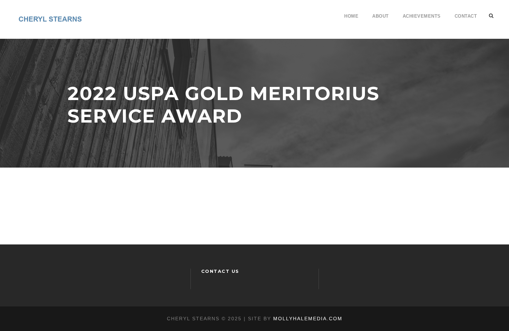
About (380, 16)
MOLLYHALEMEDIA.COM (307, 318)
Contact (466, 16)
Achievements (422, 16)
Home (351, 16)
